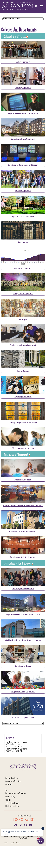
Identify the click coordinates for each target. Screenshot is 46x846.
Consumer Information (13, 781)
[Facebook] (15, 825)
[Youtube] (30, 825)
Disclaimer (9, 784)
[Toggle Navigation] (41, 6)
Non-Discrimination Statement (15, 793)
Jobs (6, 790)
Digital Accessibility (12, 806)
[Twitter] (20, 825)
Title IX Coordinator (12, 802)
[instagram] (25, 825)
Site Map (8, 799)
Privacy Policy (10, 796)
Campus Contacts (11, 778)
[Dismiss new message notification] (43, 828)
